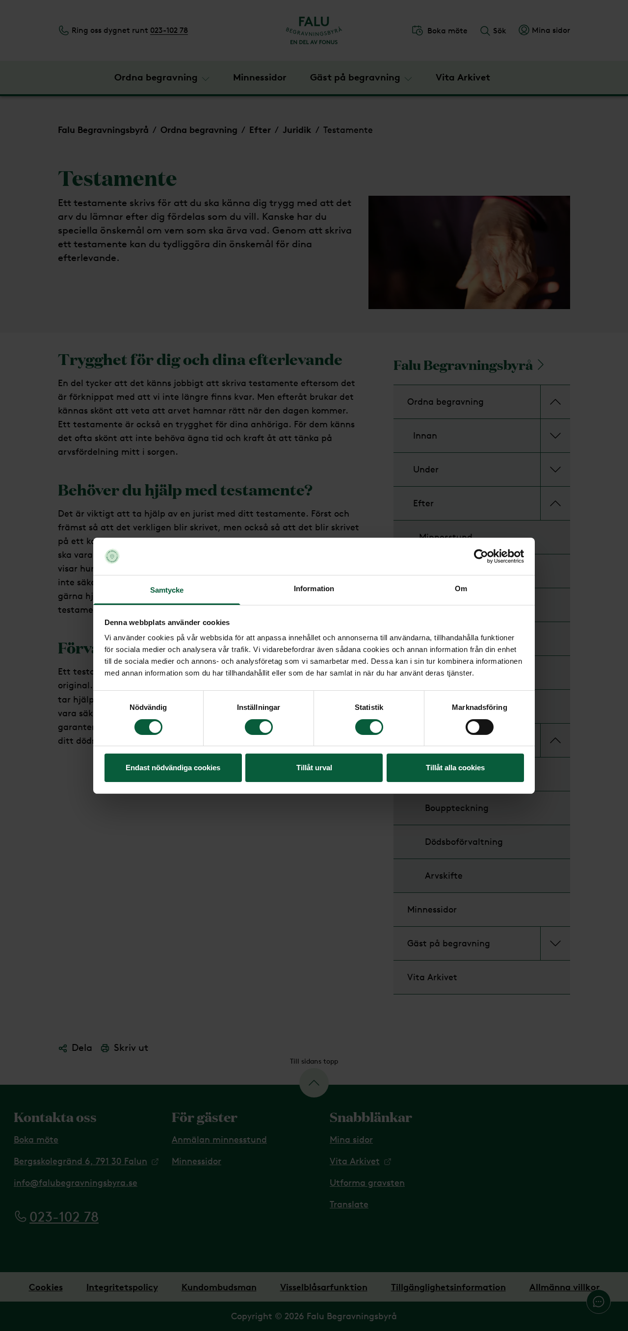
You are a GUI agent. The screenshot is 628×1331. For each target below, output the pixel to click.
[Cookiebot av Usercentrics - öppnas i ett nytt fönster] (481, 556)
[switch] (259, 727)
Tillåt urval (314, 767)
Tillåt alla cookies (455, 767)
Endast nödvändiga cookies (173, 767)
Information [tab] (314, 588)
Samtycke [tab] (167, 590)
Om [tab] (461, 588)
